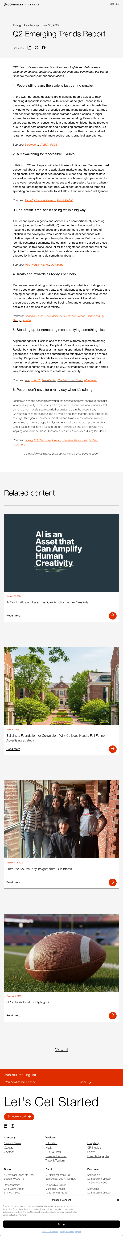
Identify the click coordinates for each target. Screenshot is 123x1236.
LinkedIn (6, 1126)
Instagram (13, 1126)
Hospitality (93, 1143)
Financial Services (55, 1156)
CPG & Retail (53, 1152)
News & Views (12, 1143)
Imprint (78, 1231)
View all (61, 1050)
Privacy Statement (67, 1231)
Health (49, 1147)
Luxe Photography (98, 1156)
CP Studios (94, 1147)
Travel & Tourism (55, 1160)
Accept (61, 1224)
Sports (91, 1152)
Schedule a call (16, 1116)
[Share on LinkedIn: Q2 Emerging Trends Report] (29, 48)
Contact (9, 1152)
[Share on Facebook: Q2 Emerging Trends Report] (43, 48)
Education (51, 1143)
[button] (118, 1200)
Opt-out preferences (50, 1231)
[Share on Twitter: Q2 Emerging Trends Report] (36, 48)
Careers (8, 1147)
